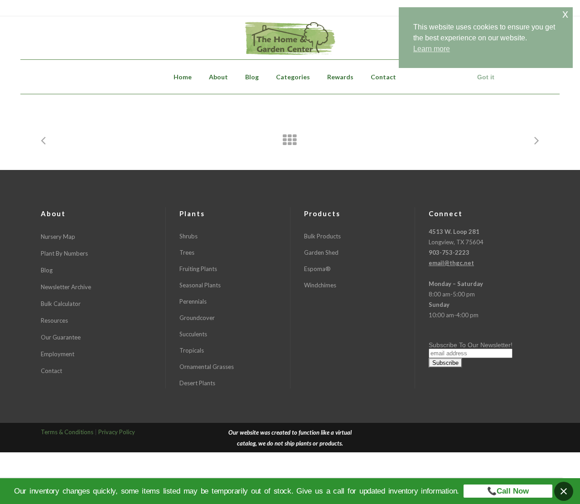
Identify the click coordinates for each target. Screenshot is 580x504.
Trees (186, 252)
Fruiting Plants (198, 268)
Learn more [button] (431, 49)
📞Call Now (508, 491)
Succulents (193, 334)
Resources (54, 320)
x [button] (565, 14)
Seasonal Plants (200, 285)
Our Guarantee (61, 337)
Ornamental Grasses (206, 366)
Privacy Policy (116, 432)
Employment (57, 354)
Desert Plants (197, 383)
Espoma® (317, 268)
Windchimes (320, 285)
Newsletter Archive (66, 287)
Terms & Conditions (67, 432)
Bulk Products (322, 236)
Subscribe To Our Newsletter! (470, 345)
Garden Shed (321, 252)
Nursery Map (58, 236)
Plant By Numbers (64, 253)
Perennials (193, 301)
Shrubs (188, 236)
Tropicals (191, 350)
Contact (51, 370)
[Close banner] (563, 491)
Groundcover (197, 317)
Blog (47, 270)
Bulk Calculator (61, 303)
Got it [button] (485, 77)
